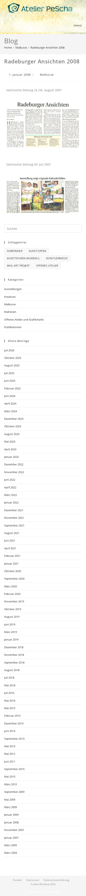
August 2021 (11, 533)
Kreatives (10, 297)
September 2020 (14, 578)
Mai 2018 (9, 685)
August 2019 (11, 617)
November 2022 (14, 472)
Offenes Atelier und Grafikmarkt (24, 319)
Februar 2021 (12, 556)
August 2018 (11, 670)
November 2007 (14, 830)
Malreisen (10, 312)
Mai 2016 (9, 700)
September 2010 (14, 769)
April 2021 (10, 548)
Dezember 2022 (13, 464)
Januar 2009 (11, 814)
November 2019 (14, 601)
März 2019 (10, 632)
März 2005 (10, 845)
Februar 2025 (12, 388)
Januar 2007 (11, 838)
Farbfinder (14, 251)
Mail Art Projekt (18, 265)
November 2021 (14, 518)
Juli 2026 (9, 350)
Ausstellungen (13, 289)
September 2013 (14, 739)
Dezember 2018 (13, 647)
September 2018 (14, 662)
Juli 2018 (9, 677)
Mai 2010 (9, 776)
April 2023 (10, 449)
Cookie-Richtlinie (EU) (43, 884)
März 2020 (10, 586)
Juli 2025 (9, 373)
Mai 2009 (9, 799)
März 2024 (10, 411)
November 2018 (14, 655)
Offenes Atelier (47, 265)
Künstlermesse (57, 258)
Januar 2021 (11, 563)
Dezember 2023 (13, 419)
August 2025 (11, 365)
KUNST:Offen (37, 251)
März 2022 (10, 495)
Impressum (32, 880)
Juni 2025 (9, 381)
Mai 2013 (9, 746)
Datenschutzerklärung (56, 880)
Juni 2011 (9, 761)
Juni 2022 (9, 479)
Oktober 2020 (12, 571)
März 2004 (10, 853)
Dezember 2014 (13, 723)
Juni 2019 (9, 624)
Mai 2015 (9, 708)
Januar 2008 (11, 822)
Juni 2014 (9, 731)
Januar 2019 (11, 639)
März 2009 (10, 807)
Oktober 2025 (12, 358)
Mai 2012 (9, 754)
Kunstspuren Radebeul (23, 258)
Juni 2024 (9, 396)
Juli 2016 (9, 693)
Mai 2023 (9, 441)
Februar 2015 (12, 716)
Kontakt (17, 880)
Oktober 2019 (12, 609)
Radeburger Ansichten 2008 (47, 47)
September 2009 (14, 792)
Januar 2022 (11, 502)
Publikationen (13, 327)
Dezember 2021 (13, 510)
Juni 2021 (9, 540)
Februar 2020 (12, 594)
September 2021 (14, 525)
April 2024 (10, 403)
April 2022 (10, 487)
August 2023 (11, 434)
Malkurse (47, 75)
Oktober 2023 (12, 426)
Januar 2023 (11, 457)
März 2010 (10, 784)
